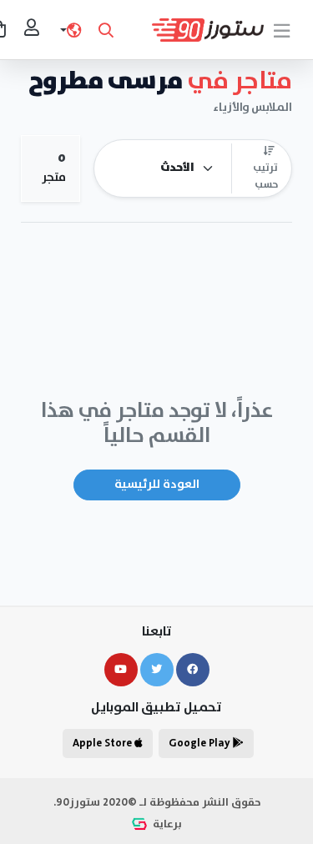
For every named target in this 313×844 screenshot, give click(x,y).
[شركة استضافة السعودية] (141, 824)
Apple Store (103, 743)
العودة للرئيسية (156, 485)
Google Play (201, 743)
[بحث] (106, 30)
